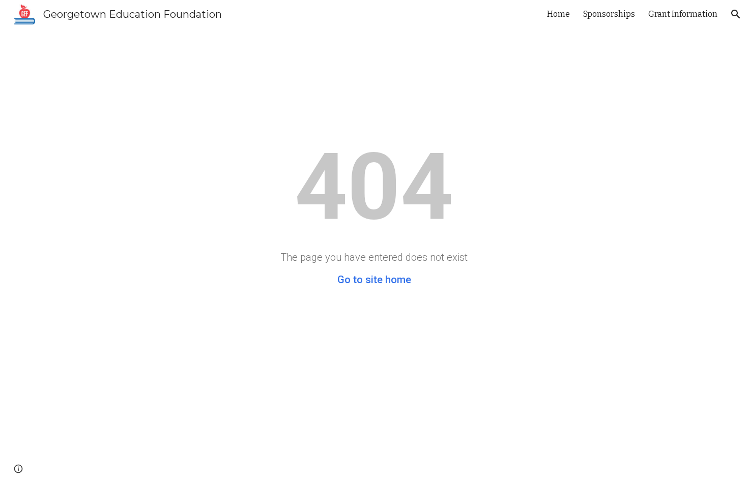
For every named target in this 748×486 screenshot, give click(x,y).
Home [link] (558, 14)
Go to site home (374, 280)
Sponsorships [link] (609, 14)
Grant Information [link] (682, 14)
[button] (736, 14)
